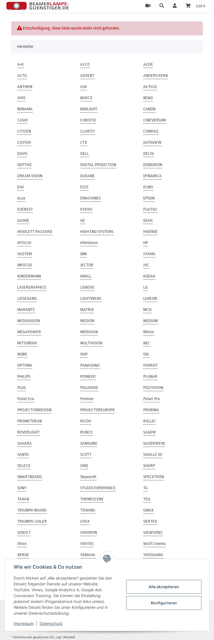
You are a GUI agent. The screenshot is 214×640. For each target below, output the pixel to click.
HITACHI (24, 242)
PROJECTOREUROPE (97, 410)
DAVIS (22, 153)
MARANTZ (26, 309)
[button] (161, 6)
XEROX (23, 555)
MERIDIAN (89, 332)
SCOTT (85, 454)
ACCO (85, 64)
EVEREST (25, 209)
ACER (148, 64)
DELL (84, 153)
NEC (146, 343)
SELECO (23, 465)
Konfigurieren (164, 602)
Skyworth (88, 476)
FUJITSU (150, 209)
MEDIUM (150, 320)
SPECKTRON (153, 476)
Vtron (22, 543)
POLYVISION (153, 387)
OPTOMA (24, 365)
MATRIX (87, 309)
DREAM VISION (29, 176)
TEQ (146, 499)
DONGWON (152, 164)
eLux (21, 198)
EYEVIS (86, 209)
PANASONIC (90, 365)
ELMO (148, 187)
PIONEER (88, 376)
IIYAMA (149, 254)
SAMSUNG (88, 443)
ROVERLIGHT (28, 432)
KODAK (149, 276)
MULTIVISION (91, 343)
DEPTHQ (24, 164)
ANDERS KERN (155, 75)
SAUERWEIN (154, 443)
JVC (146, 265)
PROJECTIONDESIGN (34, 410)
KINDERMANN (29, 276)
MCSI (147, 309)
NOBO (22, 354)
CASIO (22, 120)
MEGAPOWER (29, 332)
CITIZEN (24, 131)
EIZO (84, 187)
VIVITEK (87, 543)
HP (145, 242)
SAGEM (149, 432)
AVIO (21, 98)
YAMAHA (87, 555)
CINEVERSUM (154, 120)
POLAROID (89, 387)
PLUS (21, 387)
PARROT (150, 365)
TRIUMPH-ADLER (32, 521)
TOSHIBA (87, 510)
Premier (87, 398)
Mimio (148, 332)
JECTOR (86, 265)
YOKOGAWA (153, 555)
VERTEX (150, 521)
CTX (83, 142)
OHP (83, 354)
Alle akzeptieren (164, 586)
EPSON (149, 198)
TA (145, 488)
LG (145, 287)
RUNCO (86, 432)
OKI (146, 354)
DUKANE (87, 176)
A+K (20, 64)
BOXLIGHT (88, 109)
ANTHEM (24, 86)
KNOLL (85, 276)
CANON (149, 109)
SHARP (149, 465)
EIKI (20, 187)
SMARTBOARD (29, 476)
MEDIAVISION (28, 320)
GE (82, 220)
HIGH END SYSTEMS (96, 231)
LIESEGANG (27, 298)
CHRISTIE (88, 120)
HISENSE (150, 231)
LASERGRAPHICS (31, 287)
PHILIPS (23, 376)
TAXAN (23, 499)
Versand (69, 637)
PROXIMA (151, 410)
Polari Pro (151, 398)
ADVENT (87, 75)
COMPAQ (150, 131)
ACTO (22, 75)
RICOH (85, 421)
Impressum (24, 623)
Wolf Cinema (154, 543)
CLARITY (87, 131)
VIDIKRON (88, 532)
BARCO (86, 98)
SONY (21, 488)
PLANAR (150, 376)
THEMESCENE (92, 499)
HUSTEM (24, 254)
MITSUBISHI (27, 343)
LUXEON (150, 298)
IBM (83, 254)
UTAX (84, 521)
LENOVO (87, 287)
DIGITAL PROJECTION (98, 164)
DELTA (148, 153)
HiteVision (89, 242)
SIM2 (84, 465)
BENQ (148, 98)
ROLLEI (149, 421)
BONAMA (25, 109)
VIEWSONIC (153, 532)
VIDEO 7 (23, 532)
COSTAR (24, 142)
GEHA (148, 220)
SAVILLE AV (152, 454)
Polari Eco (25, 398)
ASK (83, 86)
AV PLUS (150, 86)
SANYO (23, 454)
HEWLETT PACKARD (34, 231)
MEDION (87, 320)
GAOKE (23, 220)
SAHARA (24, 443)
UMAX (148, 510)
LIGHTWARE (90, 298)
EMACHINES (90, 198)
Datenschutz (51, 623)
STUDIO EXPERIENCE (98, 488)
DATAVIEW (152, 142)
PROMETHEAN (29, 421)
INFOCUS (24, 265)
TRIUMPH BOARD (32, 510)
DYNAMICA (152, 176)
